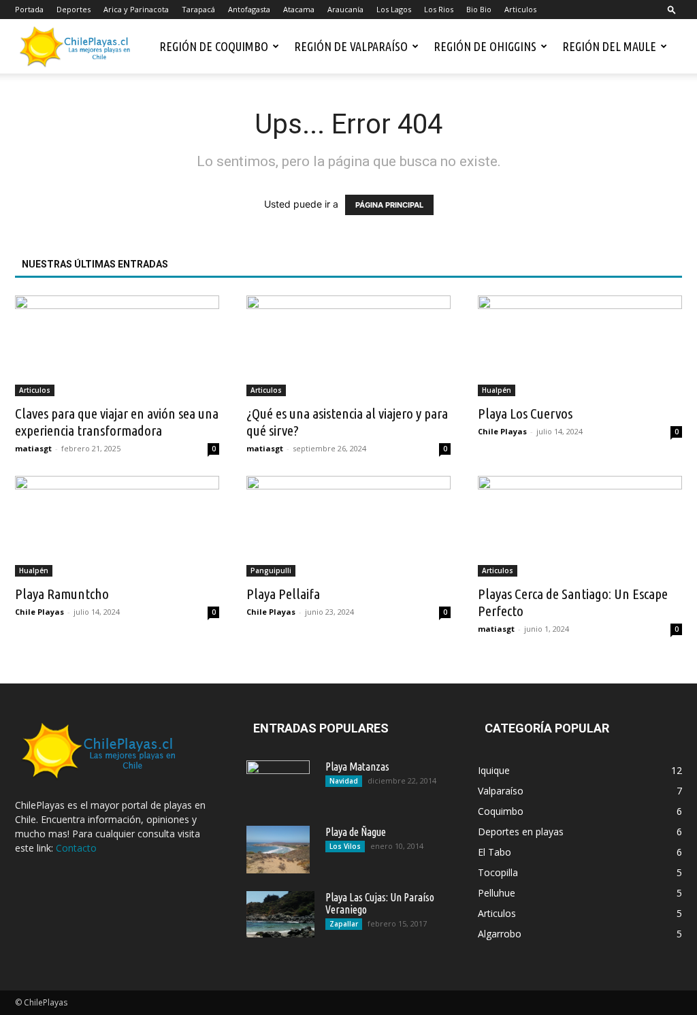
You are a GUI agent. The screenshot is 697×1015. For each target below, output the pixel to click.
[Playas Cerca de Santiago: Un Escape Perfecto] (580, 526)
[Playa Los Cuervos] (580, 345)
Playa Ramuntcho (62, 593)
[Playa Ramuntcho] (117, 526)
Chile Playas (502, 431)
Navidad (343, 781)
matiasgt (33, 448)
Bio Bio (478, 9)
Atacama (298, 9)
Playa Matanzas (357, 766)
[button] (672, 9)
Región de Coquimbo (213, 46)
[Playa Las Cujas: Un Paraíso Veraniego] (280, 914)
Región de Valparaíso (351, 46)
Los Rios (438, 9)
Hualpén (496, 390)
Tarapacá (198, 9)
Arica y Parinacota (136, 9)
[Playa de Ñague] (278, 849)
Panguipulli (270, 570)
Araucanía (345, 9)
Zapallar (343, 924)
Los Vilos (345, 846)
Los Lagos (393, 9)
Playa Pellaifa (283, 593)
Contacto (76, 847)
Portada (29, 9)
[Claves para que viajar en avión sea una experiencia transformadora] (117, 345)
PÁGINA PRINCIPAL (389, 205)
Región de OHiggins (485, 46)
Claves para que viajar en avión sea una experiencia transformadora (116, 421)
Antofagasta (249, 9)
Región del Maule (609, 46)
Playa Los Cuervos (525, 413)
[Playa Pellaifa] (348, 526)
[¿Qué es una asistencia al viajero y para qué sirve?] (348, 345)
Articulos (520, 9)
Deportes (73, 9)
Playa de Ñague (355, 832)
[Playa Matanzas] (278, 784)
